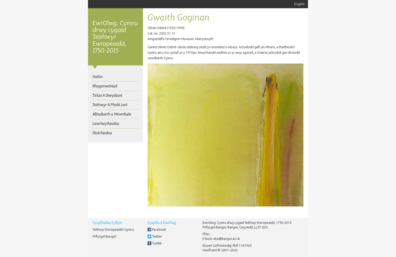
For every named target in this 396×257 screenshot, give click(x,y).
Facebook (159, 229)
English (299, 4)
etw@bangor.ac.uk (226, 239)
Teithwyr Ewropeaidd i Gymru (113, 229)
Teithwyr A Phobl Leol (110, 104)
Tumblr (157, 243)
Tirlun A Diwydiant (107, 95)
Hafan (97, 76)
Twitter (157, 236)
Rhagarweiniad (105, 86)
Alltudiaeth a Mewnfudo (112, 114)
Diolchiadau (102, 133)
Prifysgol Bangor (104, 236)
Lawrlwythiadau (106, 123)
